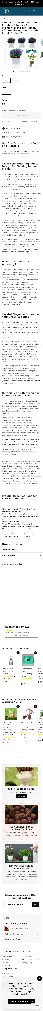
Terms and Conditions (30, 959)
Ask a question (9, 555)
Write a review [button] (21, 636)
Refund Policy (8, 550)
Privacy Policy (27, 963)
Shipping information (12, 544)
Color (4, 76)
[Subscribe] (35, 904)
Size (4, 87)
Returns (5, 963)
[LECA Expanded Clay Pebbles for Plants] (21, 814)
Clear (6, 80)
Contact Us (6, 966)
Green (15, 80)
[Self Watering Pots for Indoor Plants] (21, 853)
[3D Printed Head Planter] (21, 776)
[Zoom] (34, 65)
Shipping (5, 110)
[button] (8, 676)
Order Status (7, 956)
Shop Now (21, 796)
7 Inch (6, 92)
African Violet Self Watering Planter (19, 700)
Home (4, 18)
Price (4, 100)
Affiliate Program (28, 956)
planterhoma (22, 648)
